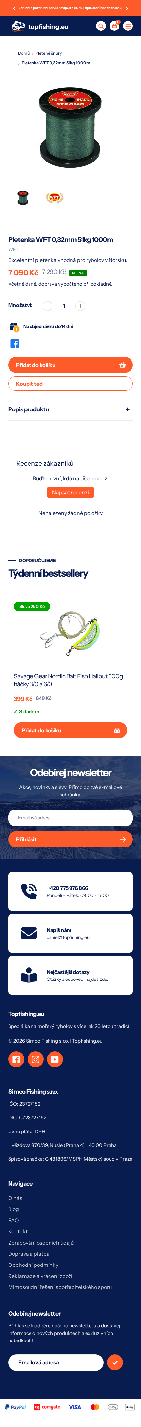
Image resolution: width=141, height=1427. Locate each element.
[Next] (126, 8)
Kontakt (18, 1231)
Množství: (20, 305)
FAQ (13, 1220)
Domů (24, 53)
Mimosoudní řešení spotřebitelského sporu (60, 1287)
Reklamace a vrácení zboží (40, 1276)
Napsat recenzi (70, 492)
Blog (13, 1209)
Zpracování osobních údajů (41, 1242)
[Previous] (14, 8)
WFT (13, 249)
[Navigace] (128, 26)
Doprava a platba (29, 1253)
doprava (48, 284)
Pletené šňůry (48, 53)
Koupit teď (29, 383)
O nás (15, 1198)
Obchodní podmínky (33, 1265)
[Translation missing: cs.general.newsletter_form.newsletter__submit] (115, 1362)
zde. (104, 979)
